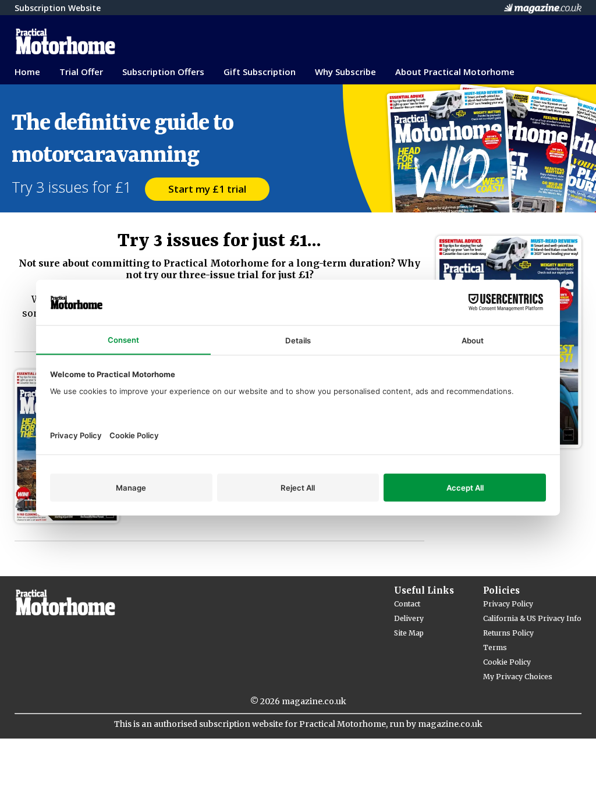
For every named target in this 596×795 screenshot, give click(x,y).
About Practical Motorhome (455, 71)
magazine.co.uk (314, 701)
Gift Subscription (260, 71)
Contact (407, 603)
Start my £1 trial (207, 189)
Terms (495, 647)
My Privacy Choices (517, 676)
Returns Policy (508, 633)
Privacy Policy (508, 603)
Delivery (409, 618)
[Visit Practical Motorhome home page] (131, 41)
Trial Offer (81, 71)
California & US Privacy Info (532, 618)
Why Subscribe (345, 71)
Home (27, 71)
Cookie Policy (507, 662)
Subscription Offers (163, 71)
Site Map (409, 633)
